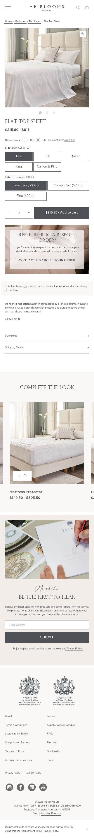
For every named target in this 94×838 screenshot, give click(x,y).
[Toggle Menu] (8, 7)
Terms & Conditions (16, 725)
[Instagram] (9, 787)
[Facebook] (20, 787)
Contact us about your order (47, 260)
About (8, 716)
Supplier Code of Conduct (61, 725)
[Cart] (87, 8)
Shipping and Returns (17, 742)
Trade (50, 760)
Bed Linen (34, 21)
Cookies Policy (33, 773)
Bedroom (20, 21)
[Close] (87, 829)
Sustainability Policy (16, 734)
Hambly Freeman (51, 813)
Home (8, 21)
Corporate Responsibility (18, 760)
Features (51, 742)
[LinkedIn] (32, 787)
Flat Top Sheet (52, 21)
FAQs (50, 734)
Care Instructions (14, 751)
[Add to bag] (22, 475)
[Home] (47, 8)
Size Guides (53, 751)
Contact (51, 716)
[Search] (78, 8)
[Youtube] (43, 787)
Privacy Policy (74, 648)
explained (69, 140)
